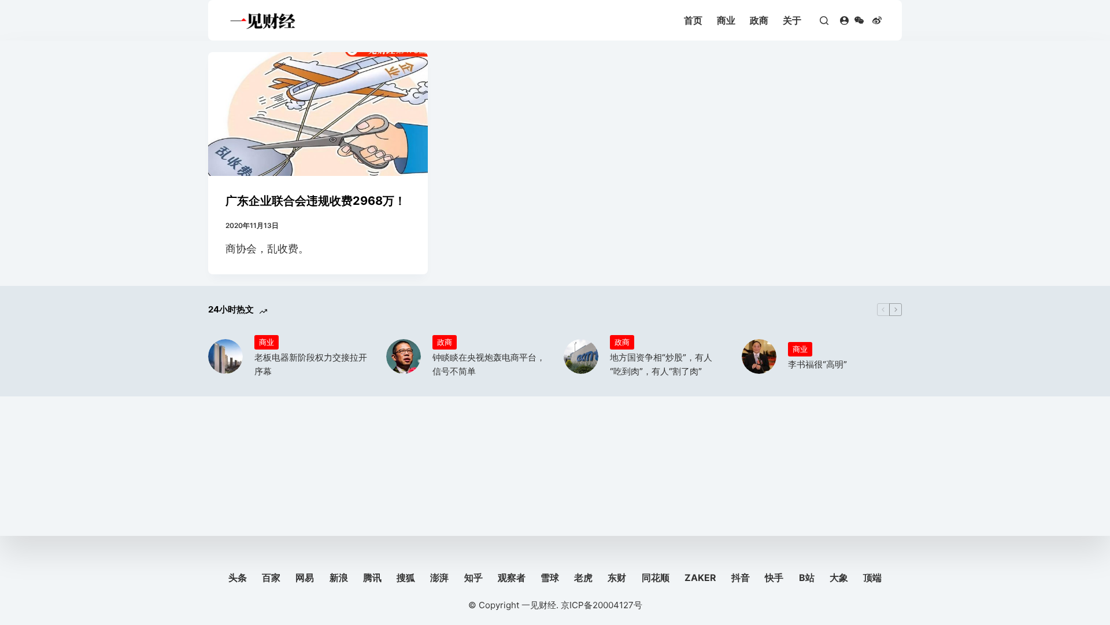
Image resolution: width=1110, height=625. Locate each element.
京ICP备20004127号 (601, 605)
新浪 (339, 577)
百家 (271, 577)
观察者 (512, 577)
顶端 (872, 577)
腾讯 (372, 577)
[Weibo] (877, 20)
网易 (304, 577)
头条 (237, 577)
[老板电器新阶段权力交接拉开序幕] (225, 356)
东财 (617, 577)
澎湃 (439, 577)
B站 (807, 577)
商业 (726, 20)
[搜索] (824, 20)
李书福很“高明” (817, 364)
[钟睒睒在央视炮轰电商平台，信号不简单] (403, 356)
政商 (759, 20)
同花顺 (655, 577)
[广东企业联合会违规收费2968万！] (318, 114)
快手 (774, 577)
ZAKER (700, 577)
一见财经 (538, 605)
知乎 (473, 577)
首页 (693, 20)
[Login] (844, 20)
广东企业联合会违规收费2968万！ (315, 201)
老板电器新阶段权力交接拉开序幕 (310, 364)
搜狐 (406, 577)
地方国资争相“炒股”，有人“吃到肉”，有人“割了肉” (661, 364)
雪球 (550, 577)
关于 (792, 20)
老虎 (583, 577)
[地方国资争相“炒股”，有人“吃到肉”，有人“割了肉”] (581, 356)
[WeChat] (859, 20)
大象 (839, 577)
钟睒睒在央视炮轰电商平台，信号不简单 (488, 364)
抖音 (740, 577)
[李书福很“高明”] (759, 356)
